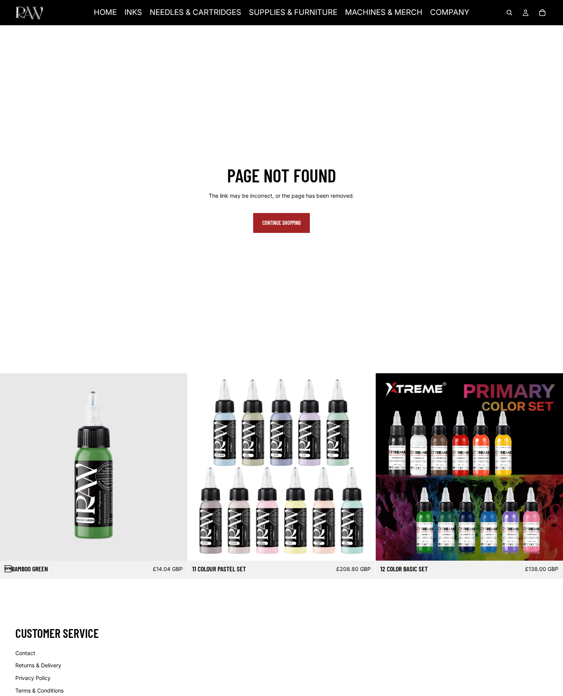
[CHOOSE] (551, 549)
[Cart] (542, 12)
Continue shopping (281, 223)
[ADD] (176, 549)
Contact (25, 653)
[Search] (509, 12)
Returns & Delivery (38, 665)
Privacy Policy (33, 678)
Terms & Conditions (39, 690)
